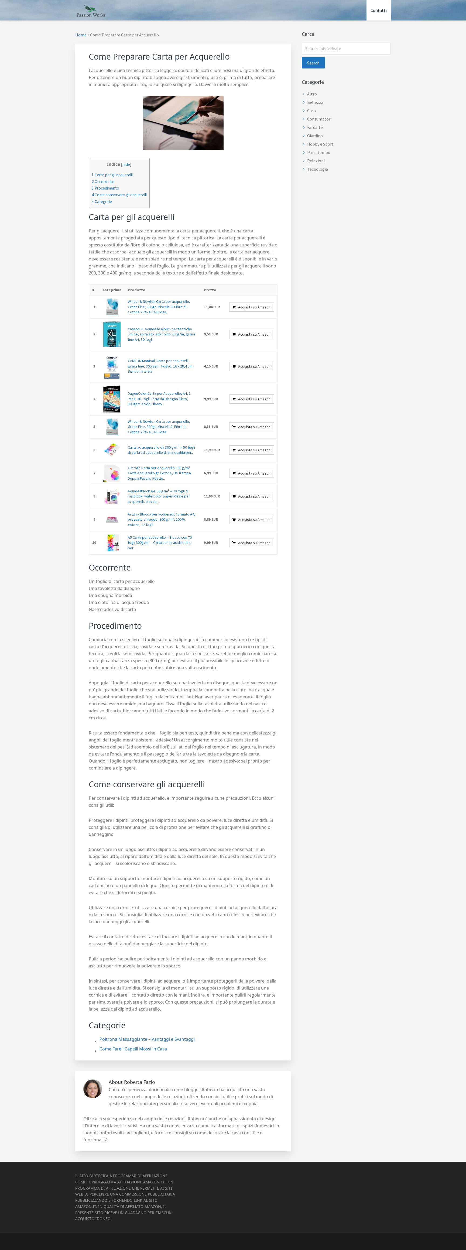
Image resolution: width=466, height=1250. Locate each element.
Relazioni (316, 160)
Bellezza (315, 102)
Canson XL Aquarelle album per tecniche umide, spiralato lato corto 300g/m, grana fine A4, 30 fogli (161, 334)
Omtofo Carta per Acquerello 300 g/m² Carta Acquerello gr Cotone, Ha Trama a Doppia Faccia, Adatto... (159, 473)
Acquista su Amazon (254, 307)
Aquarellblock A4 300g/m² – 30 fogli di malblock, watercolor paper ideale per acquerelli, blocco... (159, 496)
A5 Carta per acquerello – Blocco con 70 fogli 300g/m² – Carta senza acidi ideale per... (160, 542)
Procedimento (105, 188)
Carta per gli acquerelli (112, 174)
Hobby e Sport (320, 144)
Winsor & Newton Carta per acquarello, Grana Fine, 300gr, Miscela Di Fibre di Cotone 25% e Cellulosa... (159, 306)
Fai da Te (315, 127)
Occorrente (103, 181)
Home (81, 34)
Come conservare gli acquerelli (119, 194)
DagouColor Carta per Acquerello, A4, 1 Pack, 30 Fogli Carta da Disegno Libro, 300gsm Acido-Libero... (159, 398)
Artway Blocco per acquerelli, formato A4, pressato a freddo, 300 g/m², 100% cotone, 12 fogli (161, 519)
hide (126, 164)
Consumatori (319, 119)
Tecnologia (317, 169)
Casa (311, 110)
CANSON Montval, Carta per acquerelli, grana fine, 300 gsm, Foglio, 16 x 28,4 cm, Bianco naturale (161, 366)
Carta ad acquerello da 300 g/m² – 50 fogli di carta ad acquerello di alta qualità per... (161, 450)
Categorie (102, 201)
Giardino (315, 135)
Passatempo (318, 152)
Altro (312, 94)
